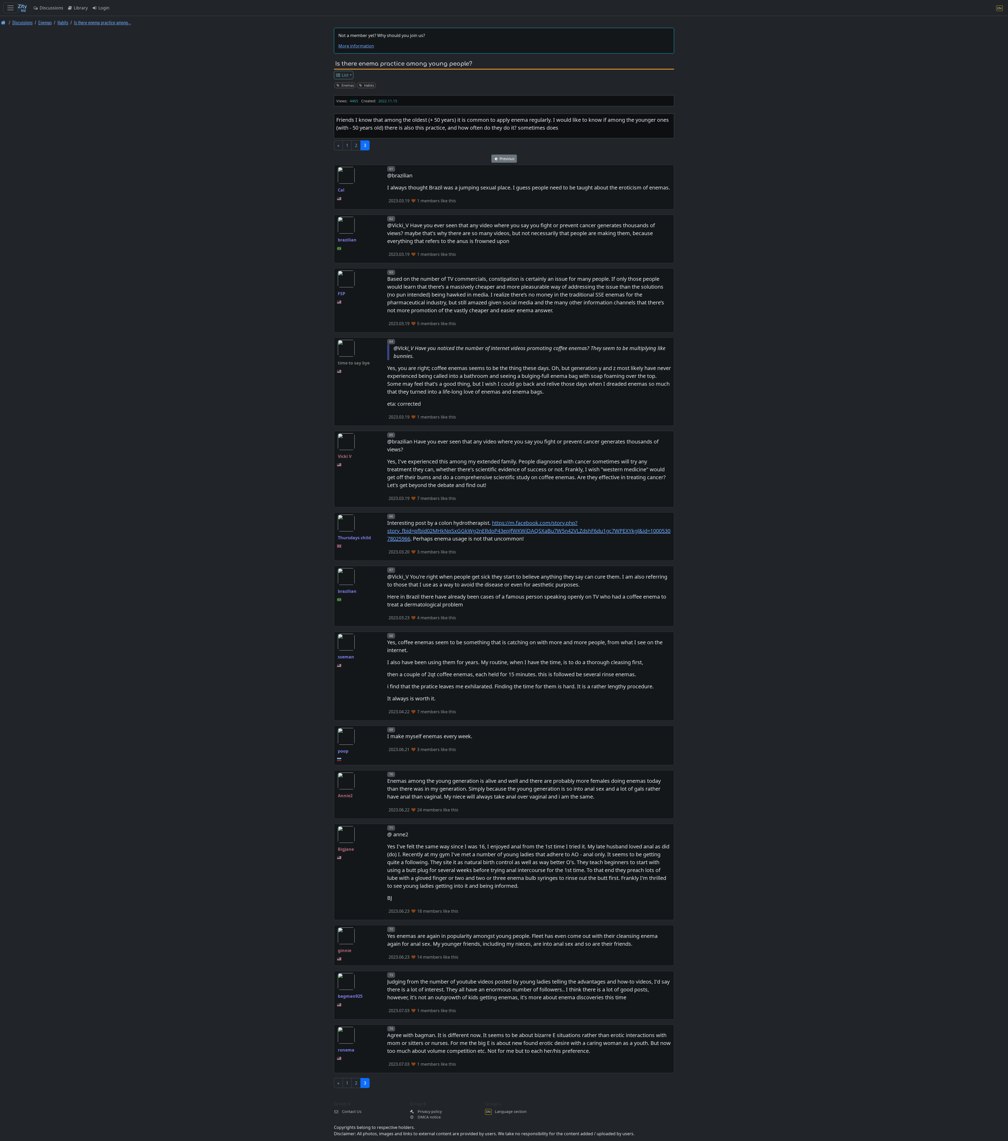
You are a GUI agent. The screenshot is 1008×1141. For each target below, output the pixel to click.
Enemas (45, 22)
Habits (62, 22)
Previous (506, 158)
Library (80, 8)
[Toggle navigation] (10, 8)
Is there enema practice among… (102, 22)
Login (103, 8)
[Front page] (3, 22)
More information (356, 46)
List (345, 75)
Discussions (51, 8)
